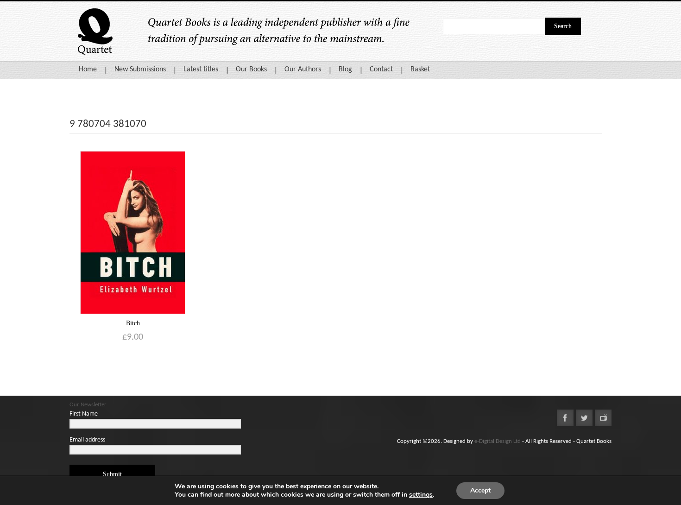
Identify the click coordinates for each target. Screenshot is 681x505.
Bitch (133, 323)
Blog (345, 69)
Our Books (251, 69)
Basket (420, 69)
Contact (381, 69)
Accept (480, 490)
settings (421, 495)
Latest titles (200, 69)
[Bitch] (132, 232)
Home (88, 69)
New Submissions (140, 69)
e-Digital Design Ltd (497, 441)
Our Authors (302, 69)
